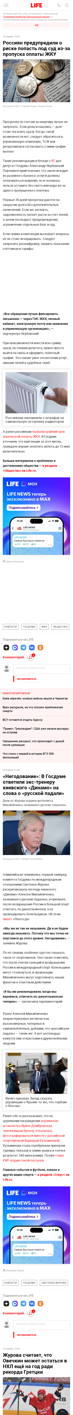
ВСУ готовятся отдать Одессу (23, 720)
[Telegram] (23, 647)
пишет (8, 919)
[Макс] (14, 647)
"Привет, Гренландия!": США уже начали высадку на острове (36, 730)
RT (53, 161)
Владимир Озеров (15, 1323)
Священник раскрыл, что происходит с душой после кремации (33, 743)
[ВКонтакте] (31, 647)
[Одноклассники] (40, 647)
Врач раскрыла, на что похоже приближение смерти (33, 709)
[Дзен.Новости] (6, 647)
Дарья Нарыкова (15, 561)
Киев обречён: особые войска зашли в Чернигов (35, 698)
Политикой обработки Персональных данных (26, 16)
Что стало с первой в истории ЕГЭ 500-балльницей (28, 755)
